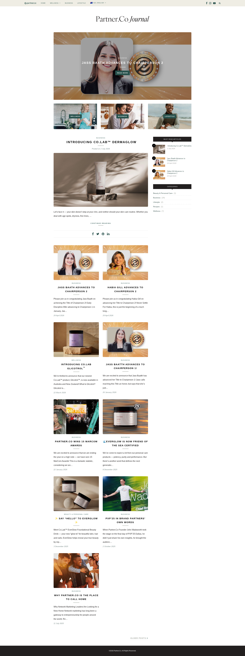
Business (69, 3)
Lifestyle (81, 3)
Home (43, 3)
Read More (122, 73)
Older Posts (138, 638)
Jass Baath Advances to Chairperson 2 (122, 62)
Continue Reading (101, 223)
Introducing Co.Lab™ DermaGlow (101, 142)
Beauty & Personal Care (76, 514)
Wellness (54, 3)
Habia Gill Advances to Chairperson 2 (175, 172)
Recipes (156, 207)
